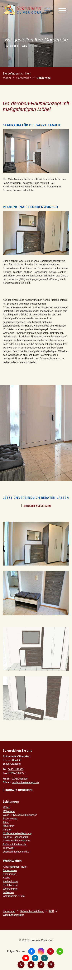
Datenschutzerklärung (32, 911)
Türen (6, 822)
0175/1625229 (19, 778)
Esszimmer (9, 874)
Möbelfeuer (9, 811)
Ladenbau (8, 892)
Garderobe (43, 78)
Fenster (7, 829)
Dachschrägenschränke (16, 851)
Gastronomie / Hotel (14, 896)
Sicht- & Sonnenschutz (16, 836)
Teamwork (8, 847)
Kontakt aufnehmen (37, 506)
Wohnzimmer (10, 888)
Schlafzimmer (10, 885)
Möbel (7, 78)
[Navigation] (62, 10)
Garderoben (23, 78)
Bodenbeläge (10, 818)
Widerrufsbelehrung (13, 914)
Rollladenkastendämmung (17, 833)
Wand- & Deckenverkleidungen (20, 815)
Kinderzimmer (10, 881)
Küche (6, 877)
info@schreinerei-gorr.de (25, 782)
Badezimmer (10, 870)
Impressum (9, 911)
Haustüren (8, 825)
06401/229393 (15, 769)
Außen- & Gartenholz (14, 844)
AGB (51, 911)
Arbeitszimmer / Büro (14, 866)
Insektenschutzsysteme (16, 840)
